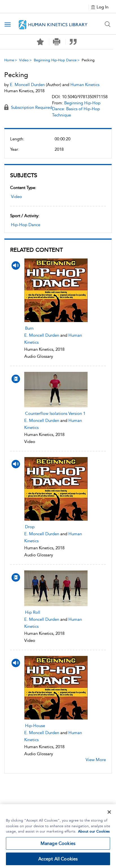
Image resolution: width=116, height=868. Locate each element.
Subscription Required (31, 107)
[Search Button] (107, 24)
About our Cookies (94, 831)
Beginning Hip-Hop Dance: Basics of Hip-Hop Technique (76, 109)
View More (96, 759)
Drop (30, 526)
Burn (29, 328)
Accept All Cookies (58, 859)
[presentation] (56, 290)
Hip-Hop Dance (25, 224)
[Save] (40, 42)
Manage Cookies (58, 843)
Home (9, 60)
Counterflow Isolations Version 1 (55, 413)
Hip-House (35, 725)
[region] (58, 836)
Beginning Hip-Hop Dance (55, 60)
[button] (57, 41)
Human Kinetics (84, 84)
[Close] (109, 812)
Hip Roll (32, 612)
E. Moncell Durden (41, 335)
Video (24, 60)
